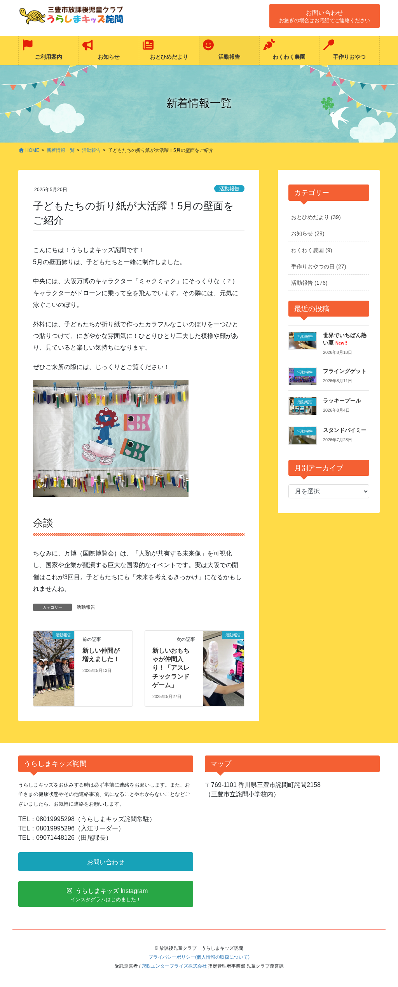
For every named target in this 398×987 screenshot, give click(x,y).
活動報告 (229, 188)
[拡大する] (179, 390)
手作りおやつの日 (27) (318, 266)
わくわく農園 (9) (311, 250)
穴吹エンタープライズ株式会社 (174, 966)
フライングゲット (345, 371)
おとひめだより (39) (316, 217)
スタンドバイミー (345, 430)
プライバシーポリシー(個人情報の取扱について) (199, 957)
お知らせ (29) (308, 233)
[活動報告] (53, 659)
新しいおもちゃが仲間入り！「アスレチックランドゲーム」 (171, 668)
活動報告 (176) (309, 283)
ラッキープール (342, 400)
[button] (324, 16)
